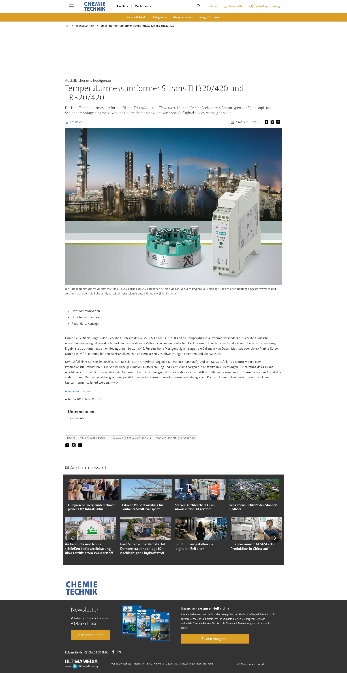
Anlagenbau (160, 17)
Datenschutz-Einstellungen (180, 663)
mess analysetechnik (93, 437)
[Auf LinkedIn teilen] (279, 122)
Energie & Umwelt (210, 17)
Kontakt (201, 663)
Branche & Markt (136, 17)
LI (120, 651)
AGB (113, 663)
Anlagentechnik (183, 17)
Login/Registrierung (267, 6)
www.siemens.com (77, 391)
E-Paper (213, 6)
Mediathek (141, 6)
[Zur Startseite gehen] (94, 6)
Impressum (139, 663)
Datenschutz (124, 663)
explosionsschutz (139, 437)
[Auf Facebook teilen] (267, 122)
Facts (210, 663)
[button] (72, 538)
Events (121, 6)
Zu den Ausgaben (215, 638)
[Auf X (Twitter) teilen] (273, 122)
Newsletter (236, 6)
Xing (114, 651)
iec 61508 (117, 437)
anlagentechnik (166, 437)
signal (71, 437)
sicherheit (188, 437)
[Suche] (198, 6)
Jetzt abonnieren (91, 635)
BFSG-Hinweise (155, 663)
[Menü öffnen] (71, 6)
